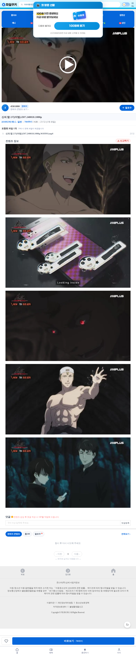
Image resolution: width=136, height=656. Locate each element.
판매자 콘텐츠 (13, 534)
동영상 (122, 15)
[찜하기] (6, 641)
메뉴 (132, 6)
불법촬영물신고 (76, 607)
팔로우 (38, 534)
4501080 (15, 106)
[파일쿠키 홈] (9, 4)
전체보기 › (126, 534)
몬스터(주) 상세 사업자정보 (68, 582)
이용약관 (50, 603)
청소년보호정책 (82, 603)
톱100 (14, 15)
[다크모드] (126, 4)
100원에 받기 (77, 26)
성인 (122, 23)
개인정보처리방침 (65, 603)
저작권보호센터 (60, 607)
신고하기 (124, 141)
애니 (14, 23)
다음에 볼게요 (44, 26)
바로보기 (73, 641)
